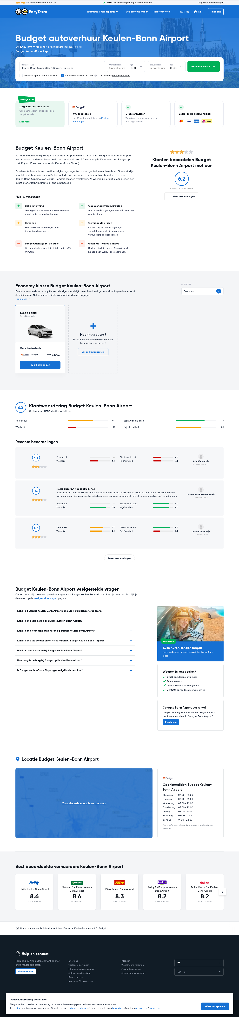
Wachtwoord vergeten (132, 965)
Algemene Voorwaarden (80, 981)
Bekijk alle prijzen (40, 365)
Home (23, 928)
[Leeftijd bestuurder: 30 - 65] (62, 75)
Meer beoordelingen (119, 558)
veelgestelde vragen (45, 598)
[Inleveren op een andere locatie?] (21, 75)
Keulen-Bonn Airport (84, 928)
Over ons (73, 960)
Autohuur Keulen (62, 928)
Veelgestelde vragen (137, 11)
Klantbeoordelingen (184, 196)
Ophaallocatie (27, 64)
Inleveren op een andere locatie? (40, 75)
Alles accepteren (215, 1006)
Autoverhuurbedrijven (79, 973)
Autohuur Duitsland (40, 928)
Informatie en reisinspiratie (81, 969)
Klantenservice (161, 11)
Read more (171, 722)
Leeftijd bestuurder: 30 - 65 (79, 75)
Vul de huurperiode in (93, 351)
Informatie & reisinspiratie (101, 11)
